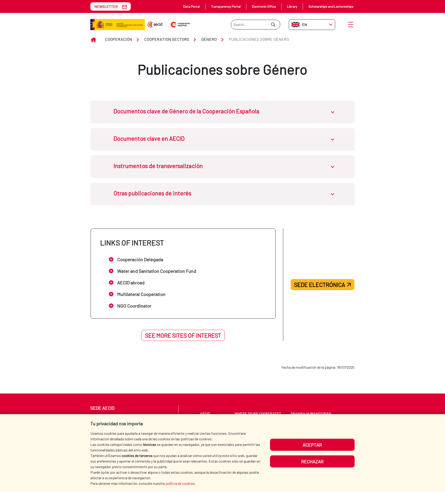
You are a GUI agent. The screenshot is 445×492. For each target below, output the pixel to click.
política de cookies (180, 483)
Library (292, 6)
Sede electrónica (319, 284)
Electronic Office (264, 6)
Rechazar (312, 461)
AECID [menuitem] (205, 413)
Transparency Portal (226, 6)
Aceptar (312, 445)
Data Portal (191, 6)
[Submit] (273, 24)
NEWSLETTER (106, 6)
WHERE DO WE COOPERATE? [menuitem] (258, 413)
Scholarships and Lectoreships (330, 6)
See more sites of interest (183, 335)
